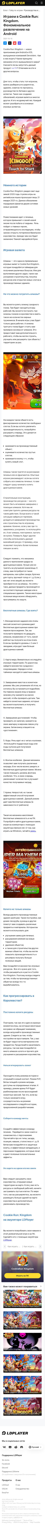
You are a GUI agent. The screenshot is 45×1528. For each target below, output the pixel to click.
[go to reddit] (15, 1447)
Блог (5, 10)
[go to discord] (21, 1447)
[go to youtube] (10, 1447)
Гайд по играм (16, 10)
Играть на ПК (22, 1275)
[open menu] (41, 2)
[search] (36, 2)
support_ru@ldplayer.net (15, 1517)
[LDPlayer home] (13, 3)
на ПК (14, 68)
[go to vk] (4, 1447)
